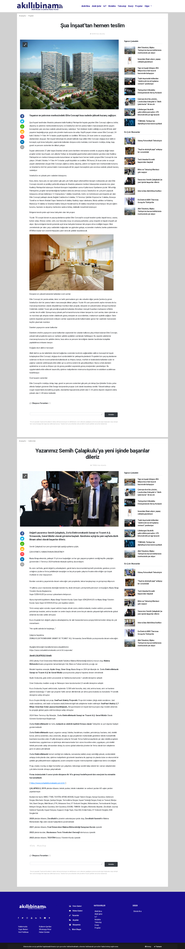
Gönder (111, 415)
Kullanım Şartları (45, 927)
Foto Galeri (77, 906)
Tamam (159, 946)
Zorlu (102, 669)
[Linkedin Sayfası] (37, 918)
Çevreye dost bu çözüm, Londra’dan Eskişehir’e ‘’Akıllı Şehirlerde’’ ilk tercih (149, 101)
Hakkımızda (22, 927)
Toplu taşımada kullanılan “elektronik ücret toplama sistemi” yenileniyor (148, 81)
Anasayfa (22, 16)
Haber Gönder (44, 932)
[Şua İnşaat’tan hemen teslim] (69, 74)
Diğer (147, 6)
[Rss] (41, 918)
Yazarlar (75, 915)
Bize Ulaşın (76, 929)
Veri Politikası (23, 932)
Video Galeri (77, 911)
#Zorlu (32, 846)
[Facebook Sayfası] (19, 918)
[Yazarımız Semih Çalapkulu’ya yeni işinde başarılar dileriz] (69, 499)
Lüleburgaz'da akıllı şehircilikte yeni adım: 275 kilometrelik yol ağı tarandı (148, 112)
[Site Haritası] (46, 918)
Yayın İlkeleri (23, 929)
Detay (148, 946)
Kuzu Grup (34, 558)
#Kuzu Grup (41, 846)
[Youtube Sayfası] (32, 918)
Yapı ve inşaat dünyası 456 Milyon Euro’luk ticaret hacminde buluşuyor (148, 70)
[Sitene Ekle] (50, 918)
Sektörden (32, 441)
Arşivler (75, 920)
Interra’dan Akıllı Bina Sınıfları (150, 191)
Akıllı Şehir (96, 6)
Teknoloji (122, 6)
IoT (104, 6)
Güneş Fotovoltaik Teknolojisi (150, 141)
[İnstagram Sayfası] (28, 918)
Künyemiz (76, 925)
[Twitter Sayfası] (23, 918)
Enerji (130, 6)
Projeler (139, 6)
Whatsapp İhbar (45, 929)
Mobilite (112, 6)
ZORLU (32, 638)
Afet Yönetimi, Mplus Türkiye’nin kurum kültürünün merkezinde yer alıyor (149, 50)
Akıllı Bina (85, 6)
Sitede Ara (137, 911)
